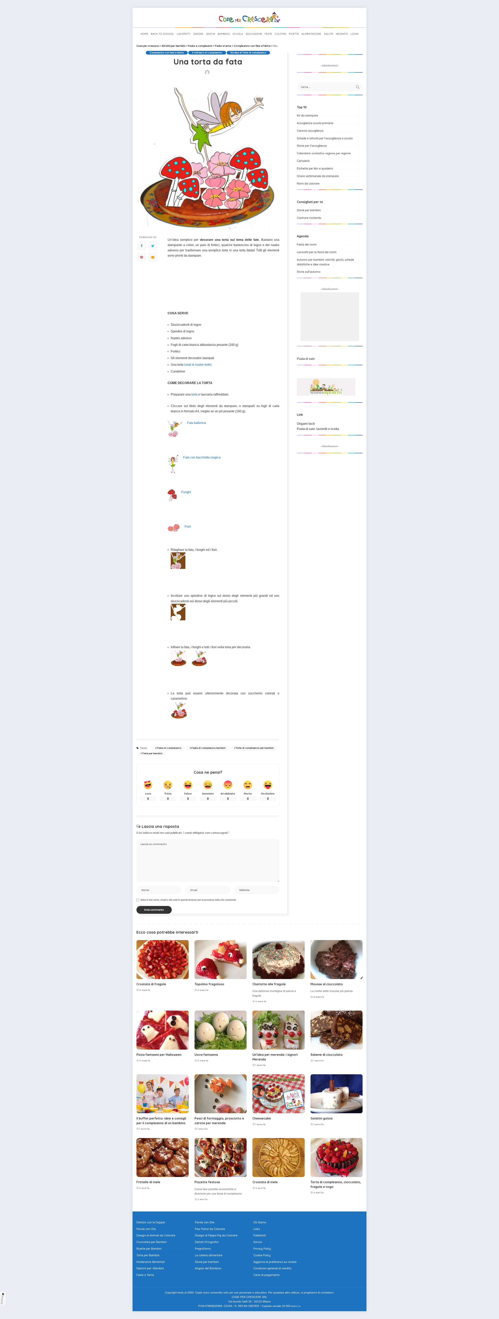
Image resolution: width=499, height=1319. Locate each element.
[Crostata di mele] (278, 1157)
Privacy (2, 1299)
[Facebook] (141, 245)
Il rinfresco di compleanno (207, 52)
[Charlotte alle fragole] (278, 959)
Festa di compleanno (169, 748)
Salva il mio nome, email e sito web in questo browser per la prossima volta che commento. (188, 900)
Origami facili (306, 423)
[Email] (152, 257)
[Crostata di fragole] (162, 959)
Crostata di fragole (151, 984)
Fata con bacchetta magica (201, 457)
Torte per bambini (152, 753)
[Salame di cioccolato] (337, 1030)
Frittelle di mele (148, 1182)
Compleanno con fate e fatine (167, 52)
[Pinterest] (141, 257)
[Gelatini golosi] (337, 1093)
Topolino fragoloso (209, 984)
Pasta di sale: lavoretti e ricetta (318, 429)
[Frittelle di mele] (162, 1157)
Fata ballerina (196, 423)
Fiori (188, 526)
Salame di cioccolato (327, 1055)
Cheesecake (261, 1118)
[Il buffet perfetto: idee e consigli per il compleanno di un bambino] (162, 1093)
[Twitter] (152, 245)
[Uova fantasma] (221, 1030)
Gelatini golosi (322, 1118)
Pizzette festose (207, 1182)
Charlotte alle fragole (269, 984)
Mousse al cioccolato (327, 984)
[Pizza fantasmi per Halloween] (162, 1030)
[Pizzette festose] (221, 1157)
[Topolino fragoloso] (221, 959)
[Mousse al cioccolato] (337, 959)
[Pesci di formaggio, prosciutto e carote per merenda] (221, 1093)
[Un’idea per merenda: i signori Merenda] (278, 1030)
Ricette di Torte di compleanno (248, 52)
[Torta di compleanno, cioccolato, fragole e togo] (337, 1157)
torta (194, 394)
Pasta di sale (306, 358)
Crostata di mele (265, 1182)
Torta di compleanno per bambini (255, 748)
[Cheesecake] (278, 1093)
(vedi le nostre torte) (197, 364)
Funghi (186, 492)
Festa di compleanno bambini (208, 748)
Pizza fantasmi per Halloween (158, 1055)
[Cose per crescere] (249, 17)
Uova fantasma (206, 1055)
